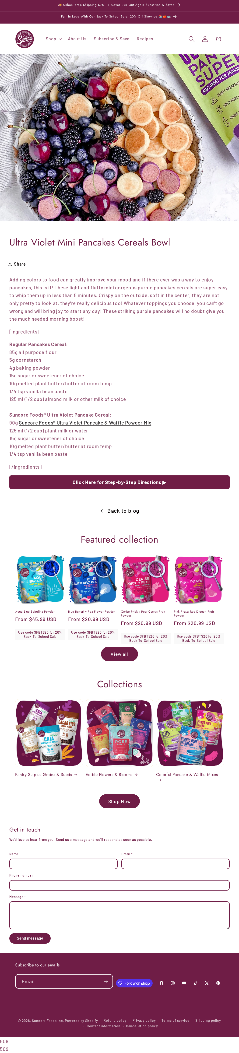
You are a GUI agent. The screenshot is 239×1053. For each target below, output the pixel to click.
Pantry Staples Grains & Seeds (43, 774)
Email (127, 854)
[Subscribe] (105, 981)
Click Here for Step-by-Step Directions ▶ (119, 482)
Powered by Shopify (81, 1021)
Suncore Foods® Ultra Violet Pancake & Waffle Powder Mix (85, 422)
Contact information (103, 1026)
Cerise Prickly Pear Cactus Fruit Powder (143, 614)
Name (13, 854)
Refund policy (115, 1020)
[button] (53, 39)
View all (119, 654)
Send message (30, 938)
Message (17, 897)
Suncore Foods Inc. (48, 1021)
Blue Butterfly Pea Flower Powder (91, 612)
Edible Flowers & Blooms (109, 774)
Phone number (21, 875)
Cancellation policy (142, 1026)
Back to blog (123, 510)
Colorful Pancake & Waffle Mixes (187, 775)
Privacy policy (144, 1020)
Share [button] (20, 264)
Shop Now (119, 801)
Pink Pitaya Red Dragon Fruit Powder (194, 614)
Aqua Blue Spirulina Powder (35, 612)
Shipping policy (208, 1020)
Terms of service (176, 1020)
